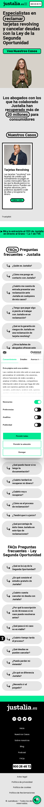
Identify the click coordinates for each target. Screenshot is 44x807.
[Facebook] (19, 719)
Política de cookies (22, 787)
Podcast (22, 752)
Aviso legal (22, 776)
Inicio (22, 728)
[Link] (13, 4)
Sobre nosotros (22, 740)
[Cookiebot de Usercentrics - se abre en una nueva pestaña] (31, 352)
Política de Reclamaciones (22, 792)
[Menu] (26, 4)
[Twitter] (25, 719)
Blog (22, 746)
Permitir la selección (22, 444)
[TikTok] (30, 719)
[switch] (35, 410)
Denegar (22, 452)
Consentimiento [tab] (9, 359)
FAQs (22, 758)
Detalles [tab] (23, 359)
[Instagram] (14, 719)
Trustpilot (6, 216)
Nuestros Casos (22, 734)
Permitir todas (22, 436)
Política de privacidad (22, 782)
